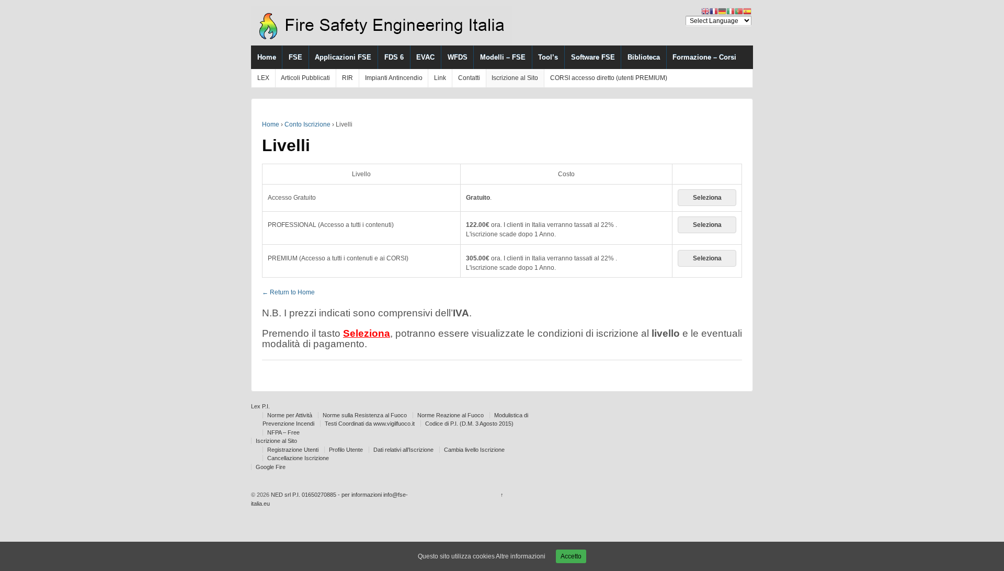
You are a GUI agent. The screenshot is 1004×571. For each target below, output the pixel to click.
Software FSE (593, 57)
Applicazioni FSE (343, 57)
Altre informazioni (520, 556)
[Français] (714, 11)
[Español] (747, 11)
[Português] (739, 11)
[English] (705, 11)
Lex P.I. (260, 406)
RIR (347, 78)
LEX (263, 78)
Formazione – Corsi (704, 57)
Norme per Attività (289, 415)
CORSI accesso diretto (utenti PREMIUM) (608, 78)
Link (440, 78)
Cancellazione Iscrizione (298, 458)
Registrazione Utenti (292, 450)
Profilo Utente (346, 450)
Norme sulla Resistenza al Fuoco (365, 415)
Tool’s (548, 57)
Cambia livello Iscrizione (474, 450)
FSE (295, 57)
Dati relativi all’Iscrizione (403, 450)
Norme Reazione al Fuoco (450, 415)
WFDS (457, 57)
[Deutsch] (722, 11)
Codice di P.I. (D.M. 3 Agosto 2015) (469, 423)
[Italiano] (730, 11)
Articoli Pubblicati (305, 78)
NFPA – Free (283, 432)
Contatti (469, 78)
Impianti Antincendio (394, 78)
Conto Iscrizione (307, 124)
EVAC (425, 57)
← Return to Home (288, 292)
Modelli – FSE (503, 57)
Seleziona (707, 197)
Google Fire (271, 467)
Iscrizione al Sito (515, 78)
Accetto (571, 556)
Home (266, 57)
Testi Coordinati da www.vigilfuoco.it (370, 423)
